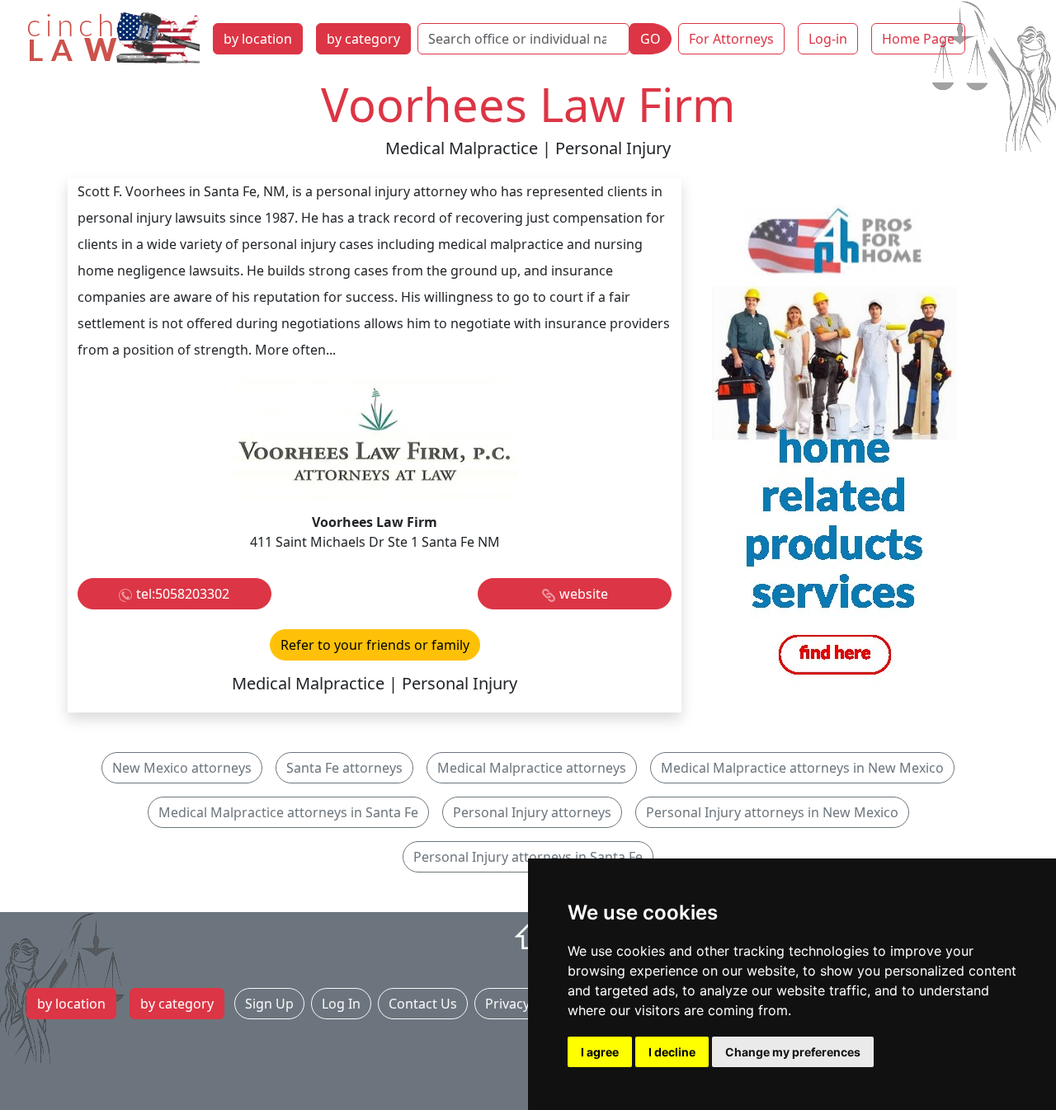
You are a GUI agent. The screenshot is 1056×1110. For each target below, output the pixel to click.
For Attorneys (731, 39)
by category (363, 39)
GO (650, 39)
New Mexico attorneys (182, 768)
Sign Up (269, 1004)
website (583, 594)
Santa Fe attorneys (344, 768)
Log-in (827, 39)
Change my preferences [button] (792, 1052)
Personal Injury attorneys (532, 812)
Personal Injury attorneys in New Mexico (772, 812)
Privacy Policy (527, 1004)
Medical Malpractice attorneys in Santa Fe (288, 812)
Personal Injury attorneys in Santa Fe (528, 857)
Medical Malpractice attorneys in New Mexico (802, 768)
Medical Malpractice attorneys (531, 768)
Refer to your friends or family (374, 645)
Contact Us (423, 1004)
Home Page (918, 39)
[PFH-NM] (835, 444)
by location (258, 39)
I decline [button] (671, 1052)
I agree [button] (600, 1052)
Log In (341, 1004)
